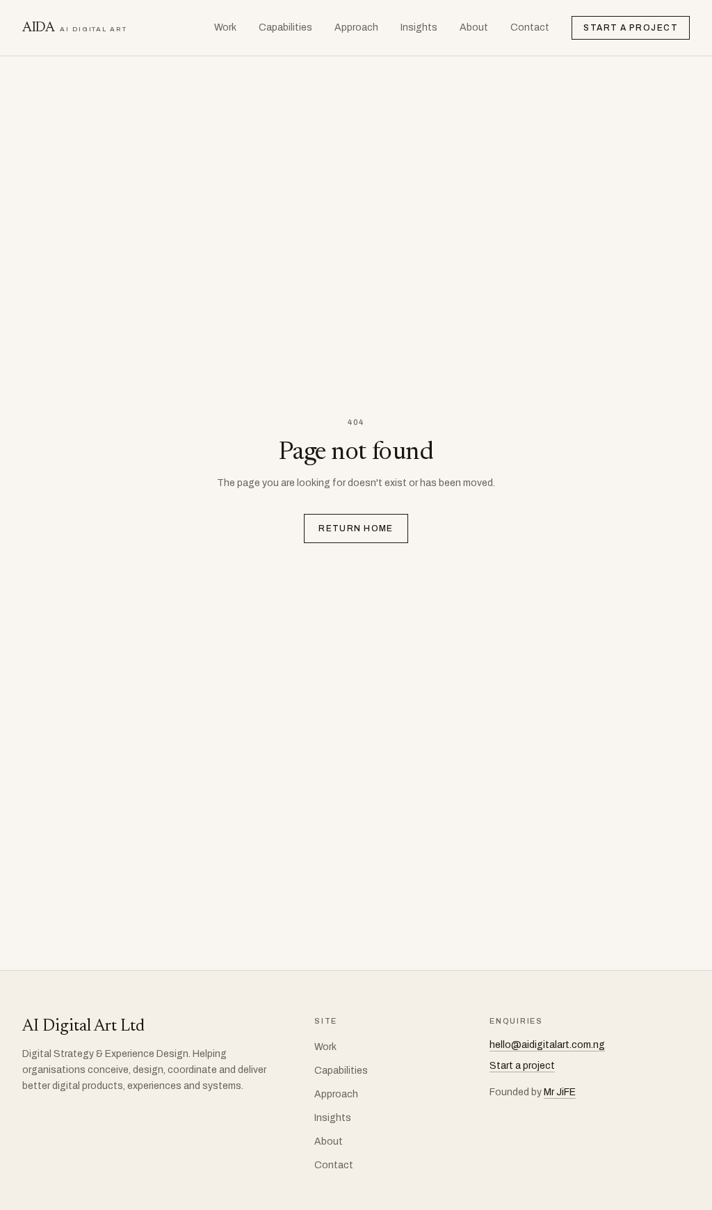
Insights (418, 27)
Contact (529, 27)
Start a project (630, 28)
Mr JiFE (560, 1092)
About (474, 27)
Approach (356, 27)
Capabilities (285, 27)
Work (225, 27)
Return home (356, 528)
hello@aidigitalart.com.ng (547, 1045)
